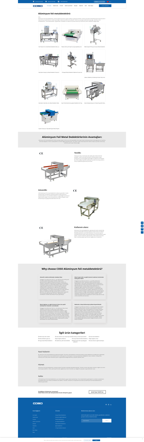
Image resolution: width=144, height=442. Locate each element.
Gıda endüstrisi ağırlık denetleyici (97, 340)
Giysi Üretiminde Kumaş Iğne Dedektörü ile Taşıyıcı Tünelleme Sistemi (76, 103)
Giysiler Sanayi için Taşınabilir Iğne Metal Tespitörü (49, 128)
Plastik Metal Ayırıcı (59, 419)
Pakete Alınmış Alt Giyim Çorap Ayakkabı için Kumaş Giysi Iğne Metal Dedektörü (78, 46)
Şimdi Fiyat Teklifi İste (97, 392)
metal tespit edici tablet (87, 156)
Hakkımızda (55, 5)
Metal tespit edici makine (44, 336)
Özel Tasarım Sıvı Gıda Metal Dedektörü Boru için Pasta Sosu (52, 46)
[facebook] (106, 404)
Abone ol (106, 420)
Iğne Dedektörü (58, 425)
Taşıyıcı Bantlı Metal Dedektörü (45, 340)
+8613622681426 (63, 1)
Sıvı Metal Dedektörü (59, 421)
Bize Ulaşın (90, 5)
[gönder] (104, 2)
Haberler (81, 5)
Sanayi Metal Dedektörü (60, 415)
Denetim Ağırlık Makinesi (60, 417)
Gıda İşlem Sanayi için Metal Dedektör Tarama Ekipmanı (51, 72)
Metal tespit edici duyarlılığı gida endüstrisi (80, 341)
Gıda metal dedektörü (94, 336)
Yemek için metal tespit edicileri (79, 336)
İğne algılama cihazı (94, 338)
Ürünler (61, 5)
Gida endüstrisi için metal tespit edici (64, 336)
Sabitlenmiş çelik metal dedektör (63, 340)
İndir (86, 5)
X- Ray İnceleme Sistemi (60, 428)
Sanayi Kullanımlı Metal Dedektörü (80, 338)
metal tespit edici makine (86, 141)
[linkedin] (110, 404)
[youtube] (108, 404)
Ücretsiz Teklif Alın (105, 5)
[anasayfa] (38, 404)
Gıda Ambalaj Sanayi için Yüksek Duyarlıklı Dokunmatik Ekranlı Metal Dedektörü (101, 103)
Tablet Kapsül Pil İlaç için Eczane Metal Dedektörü (94, 46)
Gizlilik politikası (64, 437)
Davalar (75, 5)
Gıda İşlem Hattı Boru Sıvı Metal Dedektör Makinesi (50, 103)
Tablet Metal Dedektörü (60, 423)
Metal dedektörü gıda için (44, 338)
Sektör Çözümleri (68, 5)
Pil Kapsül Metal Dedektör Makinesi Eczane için (72, 72)
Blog (34, 432)
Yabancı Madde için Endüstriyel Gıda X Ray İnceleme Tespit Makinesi (99, 77)
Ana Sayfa (49, 5)
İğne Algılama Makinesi (61, 338)
